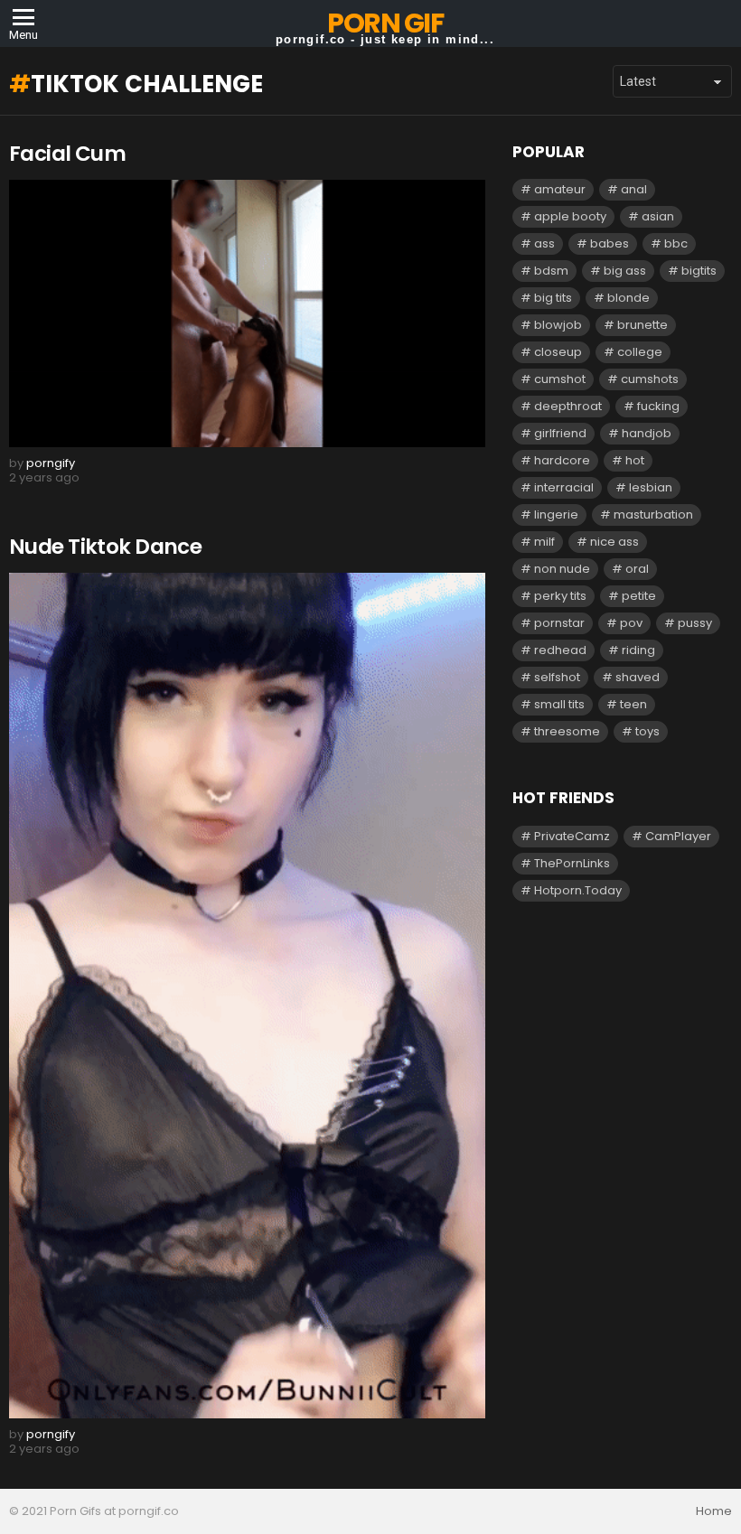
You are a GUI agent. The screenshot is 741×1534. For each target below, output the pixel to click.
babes (609, 243)
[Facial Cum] (247, 313)
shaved (637, 677)
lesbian (650, 487)
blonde (628, 297)
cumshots (650, 379)
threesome (567, 731)
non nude (562, 568)
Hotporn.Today (578, 890)
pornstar (559, 622)
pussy (695, 622)
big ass (625, 270)
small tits (559, 704)
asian (658, 216)
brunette (642, 324)
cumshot (560, 379)
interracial (564, 487)
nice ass (614, 541)
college (639, 351)
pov (631, 622)
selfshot (557, 677)
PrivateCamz (572, 836)
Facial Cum (67, 153)
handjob (646, 433)
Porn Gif (385, 23)
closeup (558, 351)
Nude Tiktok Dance (105, 546)
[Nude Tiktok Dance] (247, 995)
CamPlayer (678, 836)
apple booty (570, 216)
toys (647, 731)
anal (634, 189)
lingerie (556, 514)
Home (714, 1511)
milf (544, 541)
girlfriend (560, 433)
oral (637, 568)
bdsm (551, 270)
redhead (560, 650)
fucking (658, 406)
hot (634, 460)
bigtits (699, 270)
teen (633, 704)
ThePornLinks (572, 863)
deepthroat (568, 406)
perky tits (560, 595)
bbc (676, 243)
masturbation (653, 514)
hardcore (562, 460)
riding (638, 650)
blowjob (558, 324)
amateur (560, 189)
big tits (553, 297)
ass (544, 243)
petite (639, 595)
